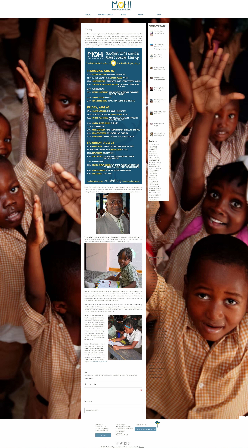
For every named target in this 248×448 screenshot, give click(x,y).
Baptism (151, 341)
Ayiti (155, 325)
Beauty (165, 347)
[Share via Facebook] (85, 384)
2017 (166, 282)
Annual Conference (154, 316)
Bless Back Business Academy (157, 368)
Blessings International (155, 378)
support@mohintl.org (102, 430)
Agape (150, 301)
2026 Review (160, 285)
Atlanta (151, 325)
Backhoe (160, 338)
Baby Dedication (153, 332)
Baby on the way (162, 335)
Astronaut (162, 322)
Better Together (153, 359)
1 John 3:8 (152, 273)
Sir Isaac (141, 447)
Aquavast (161, 319)
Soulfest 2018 (88, 378)
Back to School (153, 338)
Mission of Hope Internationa (103, 375)
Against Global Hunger (159, 298)
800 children (161, 292)
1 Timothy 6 (159, 273)
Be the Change (153, 347)
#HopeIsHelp (152, 261)
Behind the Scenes (154, 353)
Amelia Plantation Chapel (156, 310)
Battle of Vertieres (154, 344)
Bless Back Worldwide (155, 371)
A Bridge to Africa (154, 295)
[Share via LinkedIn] (95, 384)
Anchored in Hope (154, 313)
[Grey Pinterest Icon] (129, 443)
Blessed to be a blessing (155, 374)
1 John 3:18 (163, 270)
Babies (160, 328)
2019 (154, 285)
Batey (156, 341)
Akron (165, 301)
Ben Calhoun (152, 356)
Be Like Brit (163, 344)
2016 (162, 282)
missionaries (88, 375)
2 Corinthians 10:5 (154, 279)
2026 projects (152, 289)
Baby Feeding (163, 332)
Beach (160, 347)
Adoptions (162, 295)
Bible (160, 359)
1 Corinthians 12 (153, 267)
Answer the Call (153, 319)
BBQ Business (153, 328)
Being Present (165, 353)
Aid (162, 301)
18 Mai (162, 276)
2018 (150, 285)
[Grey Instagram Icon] (125, 443)
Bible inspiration (161, 362)
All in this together (154, 307)
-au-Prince (160, 261)
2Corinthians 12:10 (163, 289)
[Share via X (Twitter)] (90, 384)
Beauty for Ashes (153, 350)
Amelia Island (164, 307)
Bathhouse (162, 341)
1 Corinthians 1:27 (154, 270)
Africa (150, 298)
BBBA (159, 325)
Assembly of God (153, 322)
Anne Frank (163, 313)
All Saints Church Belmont (156, 304)
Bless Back (152, 365)
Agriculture (156, 301)
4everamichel (153, 292)
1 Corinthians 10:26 (154, 264)
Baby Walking (152, 335)
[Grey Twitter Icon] (121, 443)
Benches (159, 356)
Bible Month (152, 362)
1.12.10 (165, 273)
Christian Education (119, 375)
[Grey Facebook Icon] (117, 443)
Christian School (132, 375)
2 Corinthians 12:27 (154, 282)
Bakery (166, 338)
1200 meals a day (154, 276)
